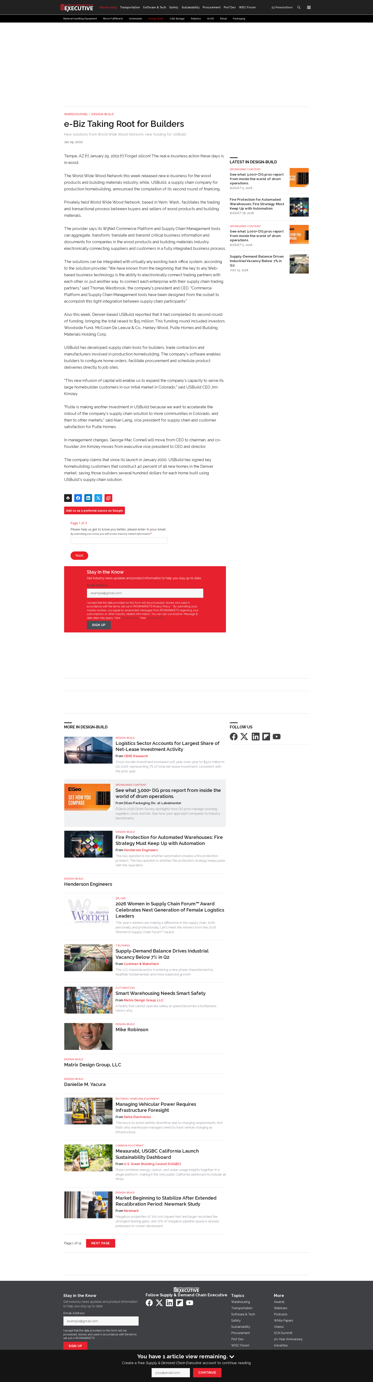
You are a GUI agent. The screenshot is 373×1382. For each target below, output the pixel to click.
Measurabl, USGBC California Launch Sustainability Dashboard (157, 1154)
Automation (125, 987)
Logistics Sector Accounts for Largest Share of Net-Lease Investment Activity (167, 746)
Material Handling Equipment (138, 1098)
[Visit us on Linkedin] (256, 736)
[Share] (78, 498)
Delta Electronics (137, 1117)
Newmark (131, 1211)
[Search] (299, 7)
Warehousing (76, 114)
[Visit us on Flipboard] (266, 736)
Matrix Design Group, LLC (143, 1000)
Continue (207, 1372)
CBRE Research (136, 756)
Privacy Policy (155, 617)
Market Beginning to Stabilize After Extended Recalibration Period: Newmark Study (166, 1201)
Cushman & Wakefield (141, 964)
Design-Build (102, 114)
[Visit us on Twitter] (244, 736)
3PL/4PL (121, 898)
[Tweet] (98, 498)
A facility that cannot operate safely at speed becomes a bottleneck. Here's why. (166, 1008)
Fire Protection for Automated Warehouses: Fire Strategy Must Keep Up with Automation (257, 203)
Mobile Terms (130, 617)
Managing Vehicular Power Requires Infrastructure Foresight (156, 1107)
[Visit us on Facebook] (234, 736)
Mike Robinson (132, 1029)
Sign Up (99, 625)
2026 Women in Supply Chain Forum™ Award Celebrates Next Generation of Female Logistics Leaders (170, 910)
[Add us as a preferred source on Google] (108, 498)
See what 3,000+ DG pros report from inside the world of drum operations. (257, 178)
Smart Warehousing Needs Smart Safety (161, 993)
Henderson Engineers (141, 850)
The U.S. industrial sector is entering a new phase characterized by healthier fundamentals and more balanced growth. (164, 972)
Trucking (123, 945)
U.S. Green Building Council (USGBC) (152, 1164)
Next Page (100, 1243)
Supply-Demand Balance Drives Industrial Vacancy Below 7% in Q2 (257, 260)
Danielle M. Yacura (85, 1084)
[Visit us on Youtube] (277, 736)
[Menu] (309, 7)
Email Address (98, 585)
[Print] (68, 498)
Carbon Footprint (130, 1145)
